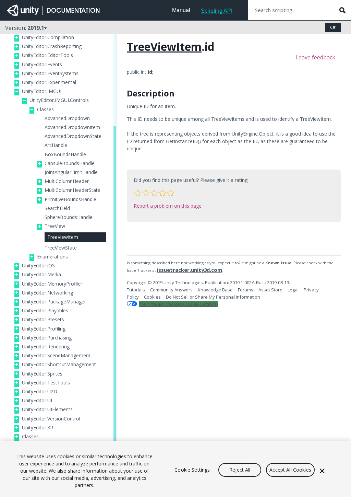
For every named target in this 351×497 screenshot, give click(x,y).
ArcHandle (56, 145)
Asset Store (270, 290)
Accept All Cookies (290, 469)
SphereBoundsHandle (69, 217)
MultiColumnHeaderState (72, 190)
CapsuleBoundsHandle (70, 163)
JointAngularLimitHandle (71, 172)
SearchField (57, 208)
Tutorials (136, 290)
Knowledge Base (215, 290)
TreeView (55, 226)
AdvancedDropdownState (73, 136)
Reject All (239, 469)
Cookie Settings (192, 469)
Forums (245, 290)
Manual (181, 10)
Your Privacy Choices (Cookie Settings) (178, 304)
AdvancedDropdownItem (72, 127)
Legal (293, 290)
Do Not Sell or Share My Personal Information (213, 297)
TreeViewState (61, 248)
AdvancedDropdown (67, 118)
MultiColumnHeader (67, 181)
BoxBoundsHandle (65, 154)
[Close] (322, 470)
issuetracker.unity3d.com (189, 269)
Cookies (152, 297)
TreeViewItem (62, 237)
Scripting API (216, 11)
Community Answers (171, 290)
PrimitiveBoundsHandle (70, 199)
